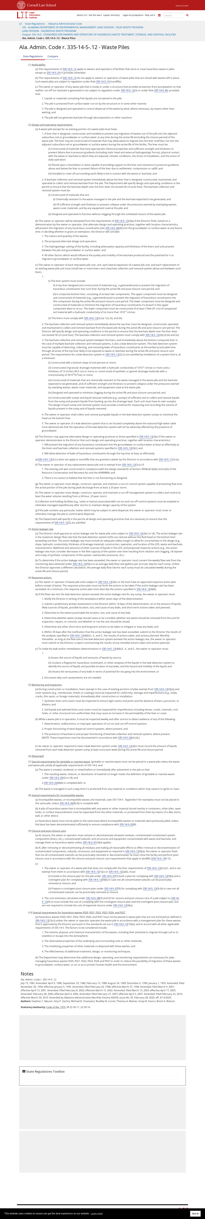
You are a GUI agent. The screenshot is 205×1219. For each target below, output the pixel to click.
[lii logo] (28, 15)
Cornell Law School (40, 4)
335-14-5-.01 (53, 72)
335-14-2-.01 (89, 842)
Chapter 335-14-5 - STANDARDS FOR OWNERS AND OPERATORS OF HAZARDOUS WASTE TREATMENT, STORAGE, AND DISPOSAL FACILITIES (99, 34)
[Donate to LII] (159, 15)
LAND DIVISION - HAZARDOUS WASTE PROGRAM (49, 31)
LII (20, 23)
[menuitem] (81, 15)
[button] (187, 15)
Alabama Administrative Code (65, 23)
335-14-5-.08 (93, 898)
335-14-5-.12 (69, 69)
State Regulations (35, 23)
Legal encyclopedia (132, 15)
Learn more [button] (97, 1213)
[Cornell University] (21, 4)
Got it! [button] (195, 1213)
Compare (53, 56)
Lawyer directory (111, 15)
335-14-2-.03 (56, 777)
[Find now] (187, 15)
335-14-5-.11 (165, 459)
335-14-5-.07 (109, 876)
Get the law (94, 15)
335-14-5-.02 (125, 737)
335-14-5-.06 (161, 90)
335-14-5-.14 (103, 81)
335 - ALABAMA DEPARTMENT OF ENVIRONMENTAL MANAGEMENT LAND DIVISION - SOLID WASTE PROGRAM (82, 27)
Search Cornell (182, 5)
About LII (81, 15)
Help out (149, 15)
